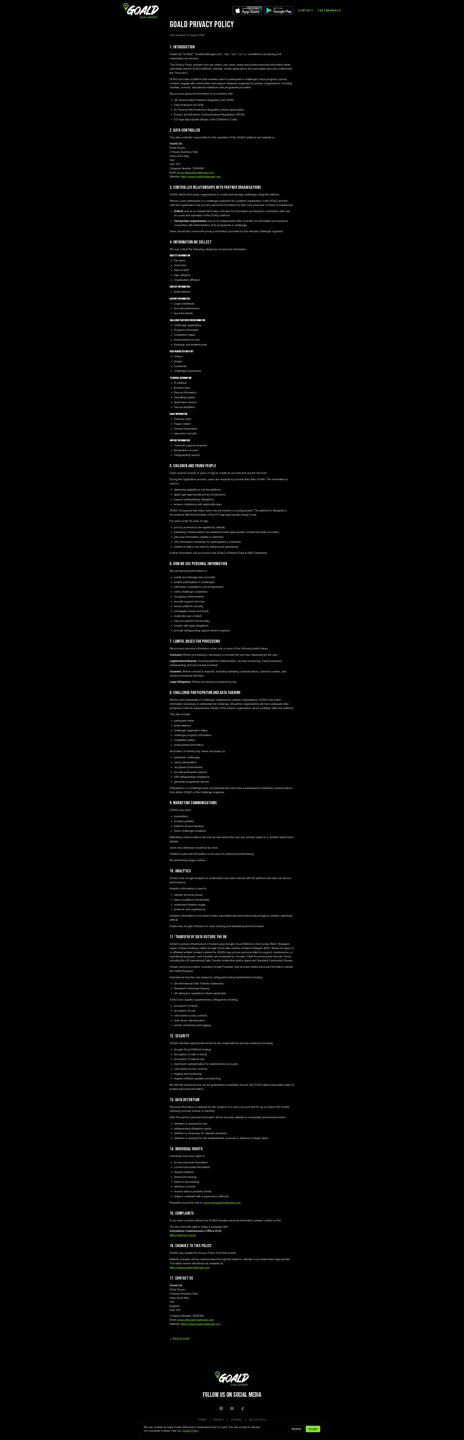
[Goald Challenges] (141, 10)
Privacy (218, 1419)
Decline (296, 1428)
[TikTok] (243, 1408)
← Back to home (179, 1338)
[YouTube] (232, 1408)
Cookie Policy (190, 1430)
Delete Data (257, 1419)
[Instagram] (221, 1408)
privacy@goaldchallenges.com (195, 172)
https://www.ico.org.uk (183, 1235)
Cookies (236, 1419)
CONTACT (305, 10)
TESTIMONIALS (329, 10)
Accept (313, 1428)
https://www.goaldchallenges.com (201, 176)
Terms (202, 1419)
